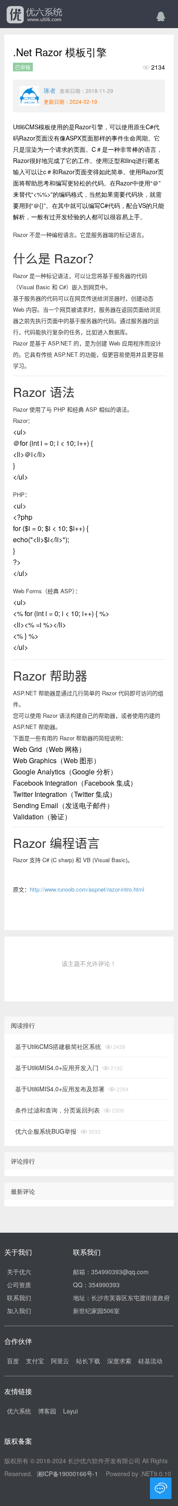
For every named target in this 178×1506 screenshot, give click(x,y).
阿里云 (60, 1360)
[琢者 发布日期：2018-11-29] (29, 96)
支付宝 (35, 1360)
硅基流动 (150, 1360)
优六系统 (33, 15)
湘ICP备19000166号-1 (67, 1473)
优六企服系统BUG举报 (45, 1131)
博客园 (47, 1411)
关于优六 (19, 1271)
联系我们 (19, 1297)
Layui (70, 1411)
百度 (13, 1360)
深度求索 (119, 1360)
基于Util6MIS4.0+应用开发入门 (57, 1067)
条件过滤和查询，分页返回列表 (57, 1110)
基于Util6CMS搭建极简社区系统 (58, 1046)
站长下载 (88, 1360)
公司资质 (19, 1284)
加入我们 (19, 1310)
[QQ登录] (161, 15)
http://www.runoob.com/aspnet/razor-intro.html (87, 889)
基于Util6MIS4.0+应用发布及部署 (60, 1088)
